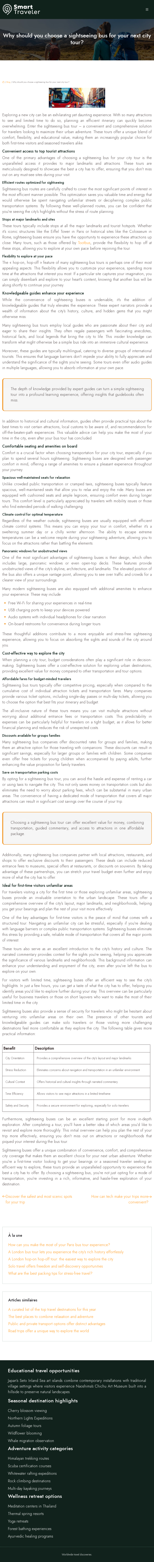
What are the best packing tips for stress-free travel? (50, 1273)
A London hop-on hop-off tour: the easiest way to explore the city (60, 1259)
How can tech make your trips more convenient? (119, 1199)
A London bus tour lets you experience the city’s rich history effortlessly (66, 1252)
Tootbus (84, 243)
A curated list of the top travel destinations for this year (52, 1309)
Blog (8, 81)
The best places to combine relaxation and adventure (50, 1316)
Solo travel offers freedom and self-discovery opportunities (55, 1266)
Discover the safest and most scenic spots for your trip (39, 1199)
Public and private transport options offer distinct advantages (56, 1324)
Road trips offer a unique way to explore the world (48, 1331)
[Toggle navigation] (147, 9)
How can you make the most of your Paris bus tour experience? (59, 1245)
